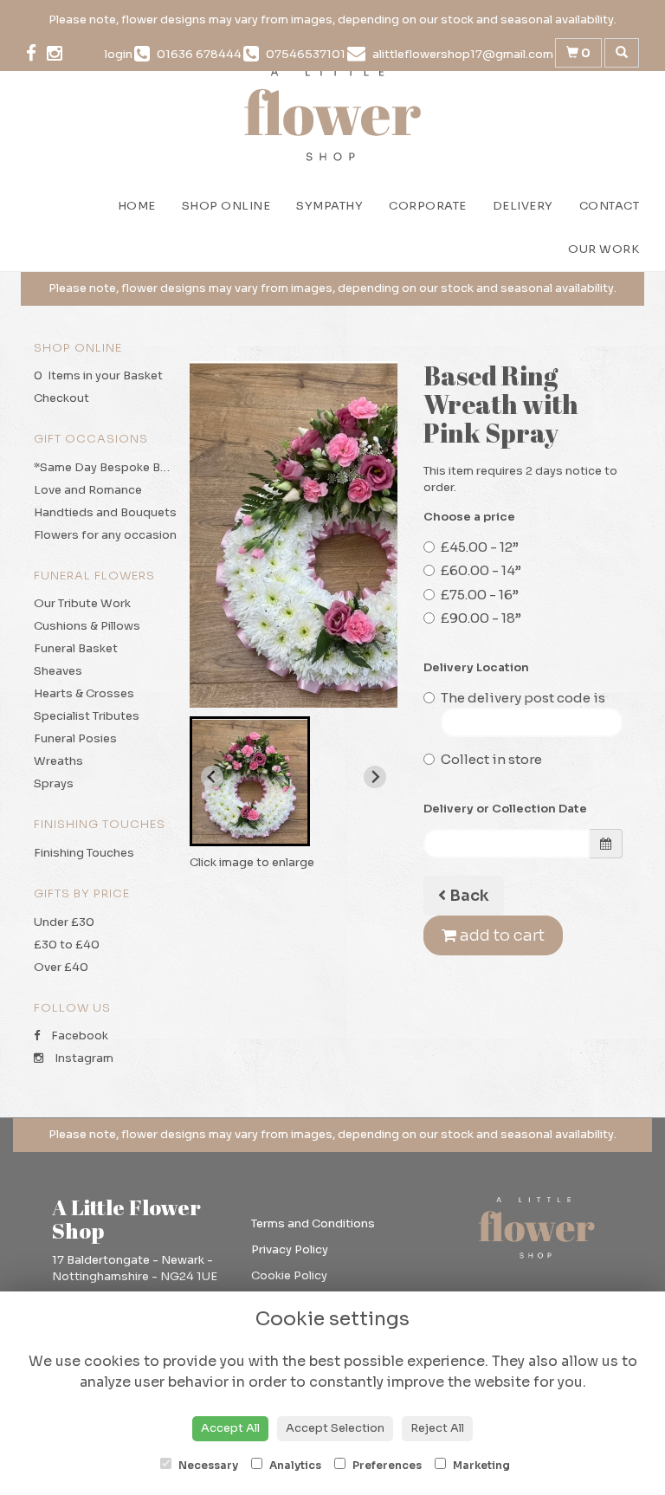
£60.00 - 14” (481, 570)
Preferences (386, 1465)
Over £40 (61, 967)
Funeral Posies (75, 738)
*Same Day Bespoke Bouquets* (124, 467)
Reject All (437, 1428)
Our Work (603, 249)
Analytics (294, 1465)
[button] (250, 781)
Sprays (54, 783)
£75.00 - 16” (480, 594)
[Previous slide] (212, 777)
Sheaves (58, 670)
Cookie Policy (289, 1275)
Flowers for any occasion (105, 534)
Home (137, 205)
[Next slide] (375, 777)
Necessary (207, 1465)
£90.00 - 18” (481, 618)
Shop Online (226, 205)
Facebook (78, 1035)
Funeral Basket (76, 648)
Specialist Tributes (86, 716)
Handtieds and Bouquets (105, 512)
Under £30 (64, 922)
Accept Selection (335, 1428)
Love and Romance (88, 489)
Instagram (82, 1058)
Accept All (230, 1428)
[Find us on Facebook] (36, 53)
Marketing (480, 1465)
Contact (609, 205)
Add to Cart (500, 935)
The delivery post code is (523, 697)
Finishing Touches (84, 852)
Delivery (523, 205)
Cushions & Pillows (87, 625)
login (118, 54)
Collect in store (491, 759)
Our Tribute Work (82, 603)
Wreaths (58, 761)
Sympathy (329, 205)
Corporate (428, 205)
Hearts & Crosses (84, 693)
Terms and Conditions (313, 1223)
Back (467, 895)
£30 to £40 (67, 944)
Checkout (61, 398)
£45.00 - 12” (480, 547)
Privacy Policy (289, 1249)
